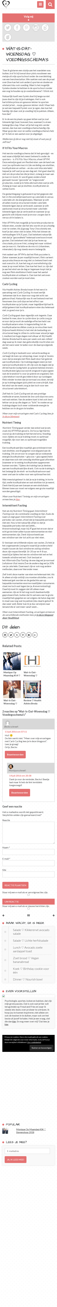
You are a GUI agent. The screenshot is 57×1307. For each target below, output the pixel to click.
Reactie (6, 820)
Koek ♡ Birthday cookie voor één (31, 970)
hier (18, 499)
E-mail (6, 858)
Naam (6, 847)
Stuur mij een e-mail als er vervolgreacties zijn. (25, 892)
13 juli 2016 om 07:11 (16, 731)
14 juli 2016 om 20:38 (20, 775)
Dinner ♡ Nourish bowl (28, 979)
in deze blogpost (10, 416)
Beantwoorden (15, 754)
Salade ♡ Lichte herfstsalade (30, 940)
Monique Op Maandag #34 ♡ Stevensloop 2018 (31, 1131)
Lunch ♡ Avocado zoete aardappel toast (28, 949)
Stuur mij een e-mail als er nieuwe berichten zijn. (25, 906)
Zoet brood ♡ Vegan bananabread (26, 959)
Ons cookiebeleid (34, 1042)
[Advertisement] (28, 1087)
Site (4, 869)
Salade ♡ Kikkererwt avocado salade (31, 931)
